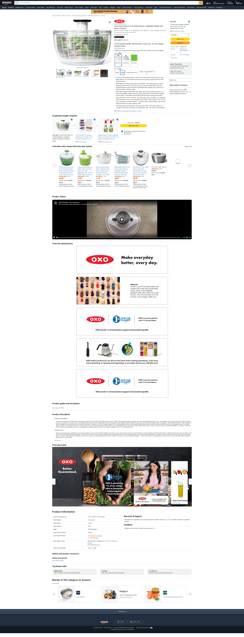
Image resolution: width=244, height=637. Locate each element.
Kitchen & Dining (66, 15)
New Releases (50, 7)
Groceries (60, 7)
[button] (4, 7)
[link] (85, 125)
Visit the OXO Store (120, 24)
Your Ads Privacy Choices (142, 627)
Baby (155, 7)
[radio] (60, 73)
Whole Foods (69, 7)
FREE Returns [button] (118, 48)
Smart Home (191, 7)
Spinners (103, 15)
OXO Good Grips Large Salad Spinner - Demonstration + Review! (78, 204)
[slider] (118, 237)
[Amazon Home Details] (132, 7)
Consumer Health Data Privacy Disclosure (124, 627)
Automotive (149, 7)
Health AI (11, 7)
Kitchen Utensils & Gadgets (79, 15)
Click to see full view (82, 67)
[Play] (53, 237)
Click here (168, 519)
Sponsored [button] (54, 583)
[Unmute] (190, 237)
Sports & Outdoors (179, 7)
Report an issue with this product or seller (129, 111)
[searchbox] (109, 3)
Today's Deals (79, 7)
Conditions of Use (98, 627)
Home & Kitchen (56, 15)
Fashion (106, 7)
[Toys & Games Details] (143, 7)
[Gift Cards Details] (97, 7)
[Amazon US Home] (104, 623)
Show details (127, 134)
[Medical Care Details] (24, 7)
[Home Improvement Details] (172, 7)
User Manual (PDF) (58, 408)
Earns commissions (74, 202)
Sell (100, 7)
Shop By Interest (202, 7)
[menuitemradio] (187, 237)
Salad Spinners (95, 545)
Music (119, 7)
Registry (112, 7)
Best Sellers (41, 7)
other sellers (136, 50)
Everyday (219, 7)
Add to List (173, 80)
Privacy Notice (108, 627)
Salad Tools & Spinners (93, 15)
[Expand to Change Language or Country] (210, 3)
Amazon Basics (30, 7)
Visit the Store (177, 503)
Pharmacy (211, 7)
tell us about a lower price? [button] (144, 528)
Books (87, 7)
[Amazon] (7, 2)
